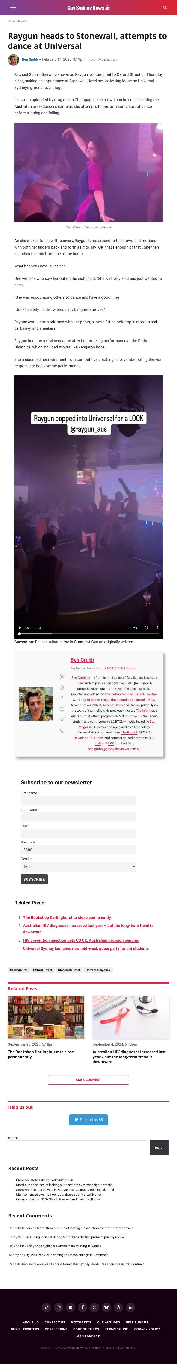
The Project (129, 732)
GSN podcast (88, 1336)
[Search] (164, 7)
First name (29, 793)
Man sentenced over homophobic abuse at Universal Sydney (59, 1194)
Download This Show (89, 738)
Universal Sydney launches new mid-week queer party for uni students (86, 948)
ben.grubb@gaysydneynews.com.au (114, 749)
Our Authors (108, 1322)
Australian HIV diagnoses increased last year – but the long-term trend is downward (129, 1057)
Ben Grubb (30, 59)
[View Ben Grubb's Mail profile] (62, 720)
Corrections (56, 1329)
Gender (26, 859)
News (21, 21)
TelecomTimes (113, 705)
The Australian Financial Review (132, 700)
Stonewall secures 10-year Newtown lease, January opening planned (65, 1189)
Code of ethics (86, 1329)
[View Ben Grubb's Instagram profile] (62, 687)
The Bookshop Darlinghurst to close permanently (67, 917)
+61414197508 (113, 668)
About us (31, 1322)
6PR (111, 743)
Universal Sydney (98, 970)
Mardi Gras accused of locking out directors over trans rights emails (64, 1185)
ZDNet (96, 705)
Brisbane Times (98, 700)
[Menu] (13, 7)
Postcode (28, 842)
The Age (151, 694)
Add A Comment (88, 1079)
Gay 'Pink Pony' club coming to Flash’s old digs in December (66, 1255)
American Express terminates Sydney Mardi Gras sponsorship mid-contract (90, 1264)
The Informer (145, 710)
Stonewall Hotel (69, 970)
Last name (29, 810)
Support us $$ (91, 1120)
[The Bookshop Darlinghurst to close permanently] (46, 1017)
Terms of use (116, 1329)
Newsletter (81, 1322)
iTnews (135, 705)
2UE (151, 738)
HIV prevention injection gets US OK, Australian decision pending (81, 940)
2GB (98, 743)
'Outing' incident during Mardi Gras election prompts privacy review (77, 1237)
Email (25, 826)
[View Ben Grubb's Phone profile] (62, 731)
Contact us (55, 1322)
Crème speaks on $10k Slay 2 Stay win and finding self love (58, 1199)
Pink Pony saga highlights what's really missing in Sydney (60, 1246)
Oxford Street (42, 970)
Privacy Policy (147, 1329)
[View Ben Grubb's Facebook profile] (62, 698)
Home (11, 21)
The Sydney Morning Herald (124, 694)
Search (13, 1138)
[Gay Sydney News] (88, 7)
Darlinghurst (18, 970)
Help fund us (137, 1322)
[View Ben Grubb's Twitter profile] (62, 677)
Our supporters (25, 1329)
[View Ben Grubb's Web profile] (62, 709)
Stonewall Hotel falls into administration (44, 1180)
